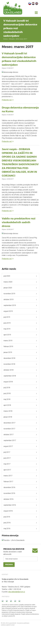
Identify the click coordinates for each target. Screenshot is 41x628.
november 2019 (9, 294)
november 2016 (9, 493)
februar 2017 (8, 482)
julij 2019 (7, 317)
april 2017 (7, 470)
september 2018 (10, 376)
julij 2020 (7, 276)
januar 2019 (8, 352)
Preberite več (7, 100)
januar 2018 (8, 417)
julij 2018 (7, 388)
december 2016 (9, 487)
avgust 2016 (8, 511)
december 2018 (9, 358)
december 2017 (9, 423)
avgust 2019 (8, 311)
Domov (5, 39)
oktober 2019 (8, 299)
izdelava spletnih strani (8, 625)
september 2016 (10, 505)
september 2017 (10, 440)
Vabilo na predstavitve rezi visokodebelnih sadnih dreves (18, 222)
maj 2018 (7, 399)
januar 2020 (8, 288)
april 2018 (7, 405)
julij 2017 (7, 452)
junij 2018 (7, 393)
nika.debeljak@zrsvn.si (16, 592)
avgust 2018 (8, 382)
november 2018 (9, 364)
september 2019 (10, 305)
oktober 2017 (8, 435)
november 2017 (9, 429)
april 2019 (7, 335)
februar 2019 (8, 346)
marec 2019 (8, 341)
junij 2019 (7, 323)
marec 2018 (8, 411)
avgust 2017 (8, 446)
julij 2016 (7, 517)
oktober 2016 (8, 499)
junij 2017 (7, 458)
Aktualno (12, 39)
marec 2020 (8, 282)
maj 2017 (7, 464)
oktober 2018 (8, 370)
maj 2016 (7, 529)
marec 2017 (8, 476)
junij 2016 (7, 523)
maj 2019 (7, 329)
